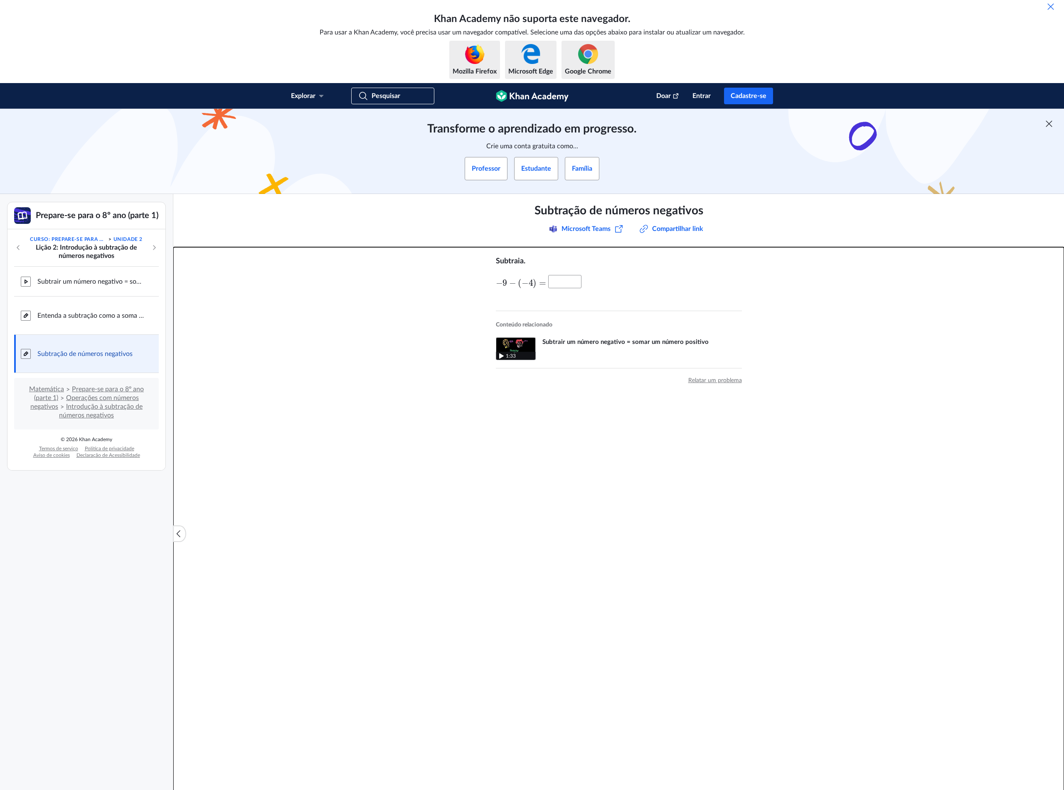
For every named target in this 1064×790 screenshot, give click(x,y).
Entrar (701, 96)
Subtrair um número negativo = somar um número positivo (91, 281)
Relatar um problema (715, 380)
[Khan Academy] (532, 95)
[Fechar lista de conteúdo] (179, 533)
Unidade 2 (128, 239)
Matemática (46, 389)
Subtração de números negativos (85, 354)
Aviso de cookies (51, 455)
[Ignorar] (1050, 6)
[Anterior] (18, 248)
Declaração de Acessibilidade (108, 455)
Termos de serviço (58, 448)
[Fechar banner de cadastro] (1049, 123)
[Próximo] (154, 248)
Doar (663, 96)
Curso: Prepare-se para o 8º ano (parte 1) (68, 239)
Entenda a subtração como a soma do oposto (91, 315)
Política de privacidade (109, 448)
